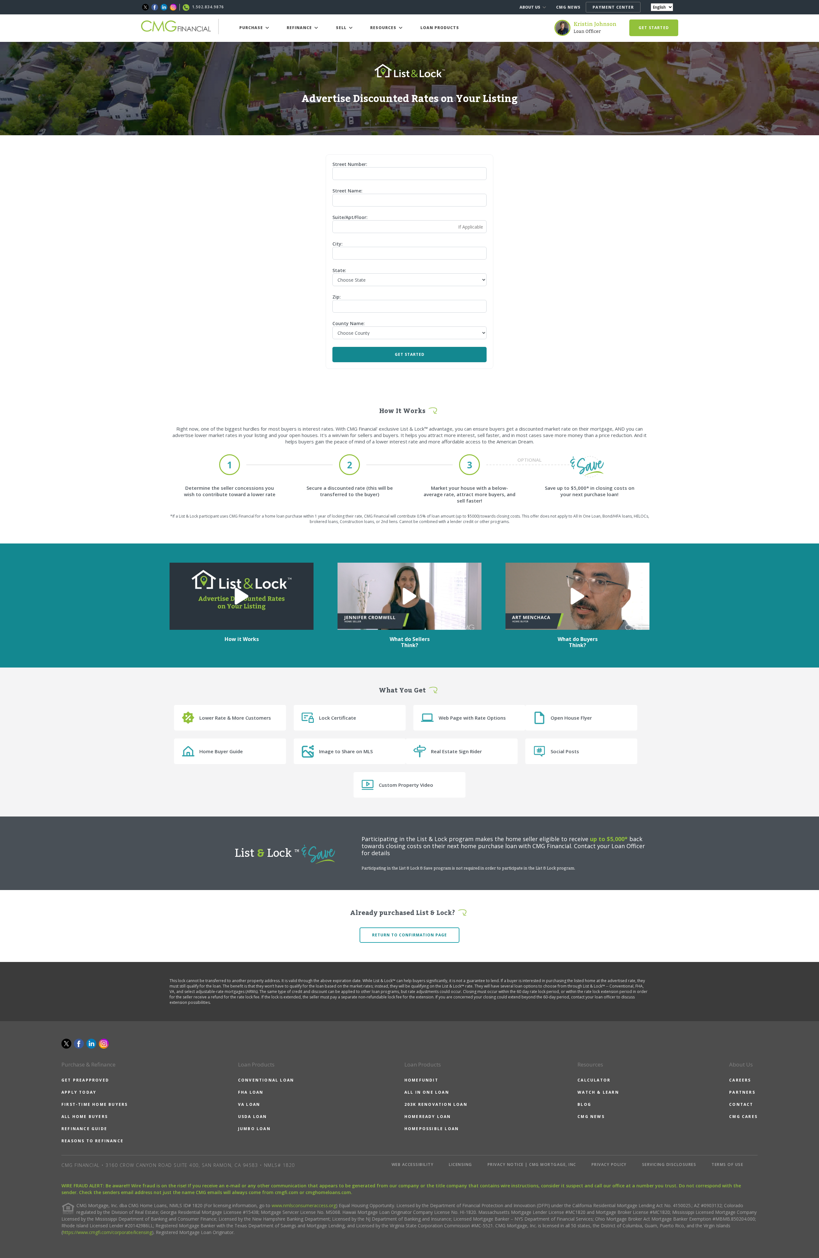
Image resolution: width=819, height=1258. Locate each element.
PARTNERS (742, 1092)
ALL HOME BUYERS (84, 1116)
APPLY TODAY (78, 1092)
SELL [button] (342, 27)
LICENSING (460, 1164)
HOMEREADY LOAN (427, 1116)
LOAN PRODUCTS (439, 27)
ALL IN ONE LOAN (426, 1092)
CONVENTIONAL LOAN (266, 1080)
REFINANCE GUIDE (84, 1128)
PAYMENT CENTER (613, 7)
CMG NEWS (568, 7)
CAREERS (740, 1080)
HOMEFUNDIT (421, 1080)
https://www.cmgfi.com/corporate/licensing (107, 1232)
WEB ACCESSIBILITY (413, 1164)
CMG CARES (743, 1116)
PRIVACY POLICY (609, 1164)
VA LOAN (249, 1104)
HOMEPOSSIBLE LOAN (431, 1128)
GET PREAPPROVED (85, 1080)
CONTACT (741, 1104)
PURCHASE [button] (251, 27)
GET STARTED (654, 27)
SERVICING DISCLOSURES (669, 1164)
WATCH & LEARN (598, 1092)
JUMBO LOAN (254, 1128)
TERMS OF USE (727, 1164)
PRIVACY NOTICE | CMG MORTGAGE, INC (532, 1164)
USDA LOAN (252, 1116)
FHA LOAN (251, 1092)
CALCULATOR (593, 1080)
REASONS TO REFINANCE (92, 1141)
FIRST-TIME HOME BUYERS (94, 1104)
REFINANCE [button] (300, 27)
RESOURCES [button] (384, 27)
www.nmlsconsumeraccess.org (304, 1205)
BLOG (584, 1104)
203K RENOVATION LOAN (435, 1104)
